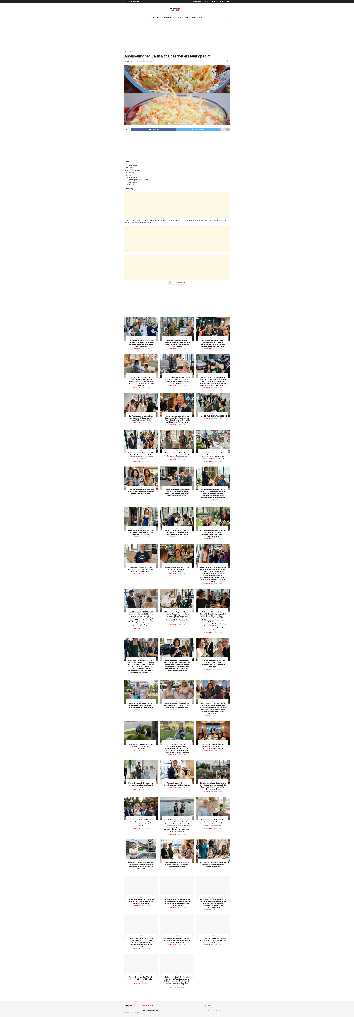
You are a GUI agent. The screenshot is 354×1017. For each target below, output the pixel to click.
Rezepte (159, 17)
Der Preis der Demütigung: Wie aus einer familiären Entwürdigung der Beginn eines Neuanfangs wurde (177, 532)
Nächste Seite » (181, 283)
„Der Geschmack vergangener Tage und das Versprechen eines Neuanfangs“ (177, 569)
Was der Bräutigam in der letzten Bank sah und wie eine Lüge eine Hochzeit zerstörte (141, 785)
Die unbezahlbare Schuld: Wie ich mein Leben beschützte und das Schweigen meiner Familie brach (177, 940)
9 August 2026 (145, 983)
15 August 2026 (181, 385)
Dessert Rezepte (170, 17)
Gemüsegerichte (184, 17)
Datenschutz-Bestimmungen (131, 1)
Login (228, 1)
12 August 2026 (217, 669)
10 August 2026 (181, 869)
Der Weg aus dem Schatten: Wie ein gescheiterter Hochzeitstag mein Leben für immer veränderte (141, 418)
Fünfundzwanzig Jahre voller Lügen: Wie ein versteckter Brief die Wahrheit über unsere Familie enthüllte (141, 569)
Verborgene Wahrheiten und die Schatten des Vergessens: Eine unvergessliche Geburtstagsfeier (213, 746)
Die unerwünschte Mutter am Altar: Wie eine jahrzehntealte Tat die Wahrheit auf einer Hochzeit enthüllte (141, 901)
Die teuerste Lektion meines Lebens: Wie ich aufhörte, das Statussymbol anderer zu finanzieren (177, 864)
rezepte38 (129, 61)
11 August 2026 (181, 787)
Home (152, 17)
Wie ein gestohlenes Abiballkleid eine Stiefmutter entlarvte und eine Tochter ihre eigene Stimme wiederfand (177, 705)
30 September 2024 (140, 61)
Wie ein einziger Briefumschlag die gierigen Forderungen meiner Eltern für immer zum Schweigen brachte (177, 455)
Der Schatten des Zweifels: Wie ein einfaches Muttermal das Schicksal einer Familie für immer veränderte (141, 705)
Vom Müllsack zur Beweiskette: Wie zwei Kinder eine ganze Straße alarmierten (141, 746)
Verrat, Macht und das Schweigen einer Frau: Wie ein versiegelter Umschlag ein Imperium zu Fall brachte (141, 532)
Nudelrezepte (197, 17)
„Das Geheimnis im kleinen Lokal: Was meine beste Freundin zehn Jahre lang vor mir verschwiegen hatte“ (141, 491)
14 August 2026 (217, 461)
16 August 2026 (145, 348)
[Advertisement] (177, 35)
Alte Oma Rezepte (133, 1010)
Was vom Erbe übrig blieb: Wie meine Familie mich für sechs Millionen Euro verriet (141, 979)
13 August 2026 (145, 573)
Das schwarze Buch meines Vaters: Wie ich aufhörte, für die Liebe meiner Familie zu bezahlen (213, 864)
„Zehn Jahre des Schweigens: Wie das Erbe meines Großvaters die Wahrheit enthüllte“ (213, 940)
